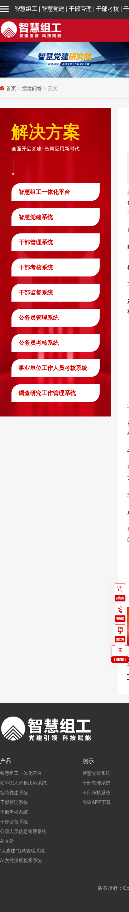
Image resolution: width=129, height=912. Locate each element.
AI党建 (7, 841)
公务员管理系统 (39, 318)
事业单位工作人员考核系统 (53, 368)
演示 (88, 761)
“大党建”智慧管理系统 (22, 850)
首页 (11, 88)
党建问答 (32, 88)
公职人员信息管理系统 (23, 831)
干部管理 (80, 9)
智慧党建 (53, 9)
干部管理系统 (36, 242)
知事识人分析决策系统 (23, 783)
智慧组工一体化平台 (44, 192)
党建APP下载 (96, 802)
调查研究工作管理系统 (47, 393)
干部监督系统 (36, 292)
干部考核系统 (36, 267)
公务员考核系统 (39, 343)
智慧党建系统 (36, 217)
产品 (5, 761)
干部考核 (107, 9)
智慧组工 (25, 9)
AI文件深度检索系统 (21, 860)
